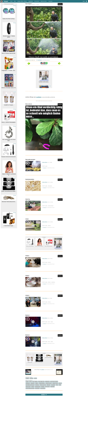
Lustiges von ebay (55, 383)
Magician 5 (27, 315)
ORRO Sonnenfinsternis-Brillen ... (9, 174)
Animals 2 (27, 275)
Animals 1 (27, 255)
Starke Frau (27, 199)
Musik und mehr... (44, 1)
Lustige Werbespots (42, 383)
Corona (30, 381)
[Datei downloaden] (44, 128)
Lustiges (18, 1)
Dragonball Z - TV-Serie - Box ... (9, 53)
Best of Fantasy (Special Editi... (9, 36)
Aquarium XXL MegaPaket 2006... (9, 226)
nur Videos (31, 378)
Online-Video (44, 162)
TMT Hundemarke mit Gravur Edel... (9, 123)
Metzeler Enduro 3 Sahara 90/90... (9, 19)
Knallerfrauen (28, 383)
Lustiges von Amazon (49, 383)
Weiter (60, 4)
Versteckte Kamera (37, 386)
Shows (49, 321)
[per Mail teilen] (44, 63)
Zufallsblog (27, 369)
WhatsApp (42, 386)
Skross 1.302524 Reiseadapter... (9, 105)
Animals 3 (27, 295)
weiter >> (44, 394)
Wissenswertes (47, 386)
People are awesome (50, 205)
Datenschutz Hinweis (44, 64)
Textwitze (32, 386)
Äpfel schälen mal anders (30, 159)
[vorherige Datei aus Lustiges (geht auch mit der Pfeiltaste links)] (28, 64)
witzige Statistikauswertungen (30, 388)
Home (11, 1)
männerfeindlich (42, 388)
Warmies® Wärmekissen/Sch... (9, 184)
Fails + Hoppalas (35, 381)
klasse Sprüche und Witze (54, 381)
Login (84, 1)
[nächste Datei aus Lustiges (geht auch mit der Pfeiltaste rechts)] (59, 64)
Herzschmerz (36, 1)
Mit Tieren (38, 4)
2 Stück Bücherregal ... (9, 208)
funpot (6, 1)
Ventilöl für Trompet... (9, 87)
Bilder (22, 1)
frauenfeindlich (37, 388)
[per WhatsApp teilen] (46, 63)
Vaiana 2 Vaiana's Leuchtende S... (9, 157)
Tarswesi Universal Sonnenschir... (8, 139)
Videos (25, 1)
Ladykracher (32, 383)
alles (15, 1)
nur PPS (35, 378)
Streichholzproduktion (29, 179)
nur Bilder (27, 378)
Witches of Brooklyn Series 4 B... (8, 70)
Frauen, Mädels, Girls (41, 381)
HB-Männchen (47, 381)
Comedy (27, 381)
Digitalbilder (30, 1)
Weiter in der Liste (59, 369)
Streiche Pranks (28, 386)
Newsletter (50, 1)
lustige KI (36, 383)
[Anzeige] (9, 17)
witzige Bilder (33, 4)
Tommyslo (44, 187)
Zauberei (52, 321)
